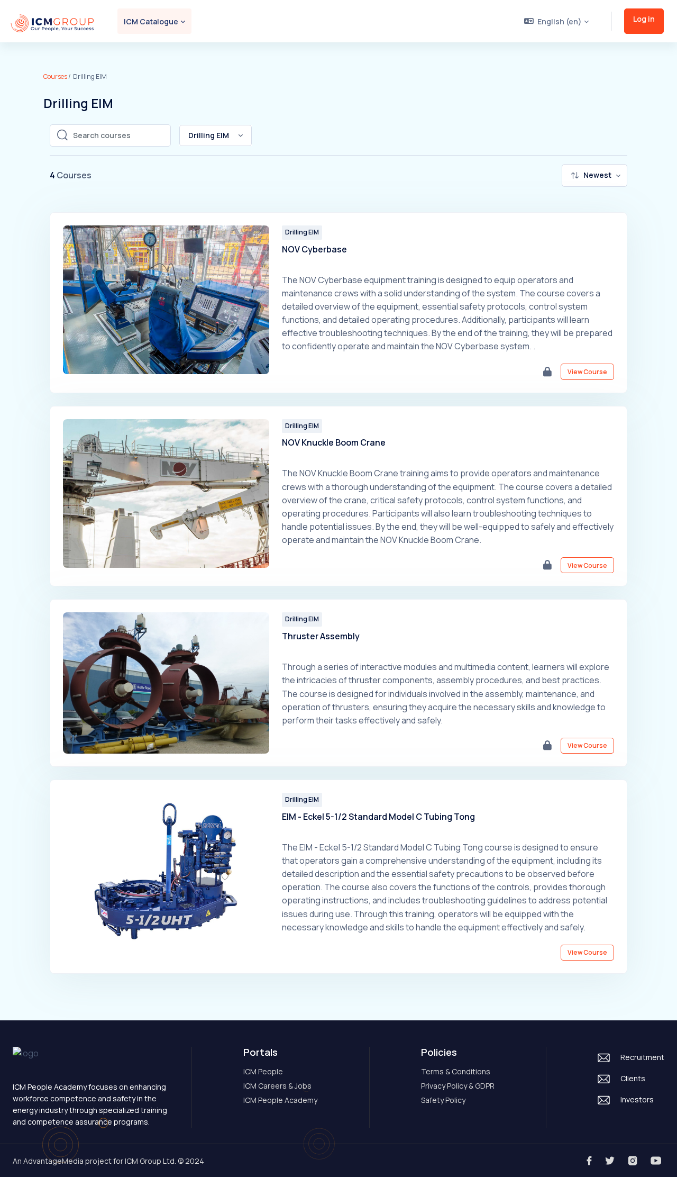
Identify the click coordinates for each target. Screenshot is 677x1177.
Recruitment (642, 1057)
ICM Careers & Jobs (277, 1086)
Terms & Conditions (455, 1071)
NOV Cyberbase (314, 249)
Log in (644, 19)
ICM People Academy (280, 1100)
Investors (637, 1099)
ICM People (263, 1071)
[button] (556, 21)
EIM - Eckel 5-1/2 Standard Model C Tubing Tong (378, 816)
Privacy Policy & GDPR (458, 1086)
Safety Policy (443, 1100)
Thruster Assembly (321, 636)
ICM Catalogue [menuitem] (151, 21)
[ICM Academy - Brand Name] (52, 21)
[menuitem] (594, 175)
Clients (632, 1078)
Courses (55, 76)
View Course (587, 371)
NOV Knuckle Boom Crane (334, 442)
